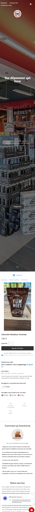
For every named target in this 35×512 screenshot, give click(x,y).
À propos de (14, 3)
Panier (10, 413)
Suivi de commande (10, 406)
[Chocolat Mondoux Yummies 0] (17, 306)
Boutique (4, 280)
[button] (6, 386)
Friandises (24, 280)
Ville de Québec (14, 280)
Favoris (24, 406)
